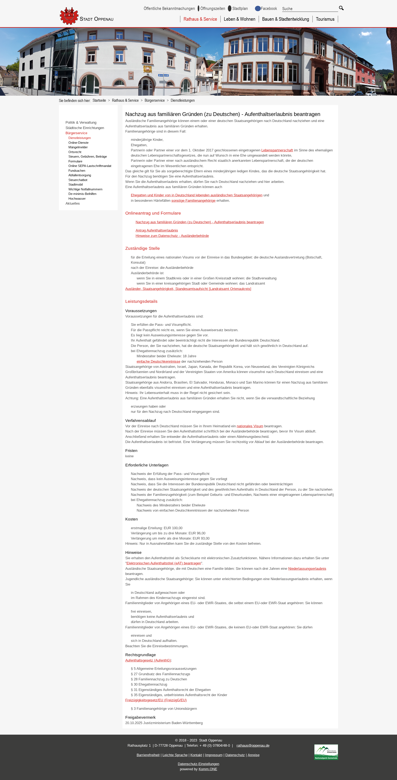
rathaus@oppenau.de (253, 745)
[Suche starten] (341, 8)
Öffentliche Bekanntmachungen (169, 8)
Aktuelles (73, 203)
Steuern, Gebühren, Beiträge (87, 156)
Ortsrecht (74, 152)
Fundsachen (76, 170)
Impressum (213, 755)
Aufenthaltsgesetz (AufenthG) (148, 660)
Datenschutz (235, 755)
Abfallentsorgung (79, 175)
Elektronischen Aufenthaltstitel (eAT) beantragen (164, 563)
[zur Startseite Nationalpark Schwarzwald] (326, 759)
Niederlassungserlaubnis (307, 569)
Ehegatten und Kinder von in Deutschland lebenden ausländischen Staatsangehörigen (196, 195)
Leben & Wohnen (239, 19)
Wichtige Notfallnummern (85, 189)
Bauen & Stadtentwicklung (285, 19)
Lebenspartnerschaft (277, 150)
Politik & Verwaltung (81, 122)
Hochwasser (77, 198)
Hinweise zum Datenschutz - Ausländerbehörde (172, 236)
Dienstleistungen (183, 100)
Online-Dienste (78, 142)
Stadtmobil (75, 184)
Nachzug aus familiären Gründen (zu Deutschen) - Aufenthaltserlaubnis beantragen (200, 222)
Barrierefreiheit (148, 755)
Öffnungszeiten (212, 8)
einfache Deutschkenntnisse (158, 361)
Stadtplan (240, 8)
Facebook (269, 8)
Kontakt (196, 755)
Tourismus (325, 19)
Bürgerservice (155, 100)
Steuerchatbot (77, 180)
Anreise (253, 755)
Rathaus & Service (200, 19)
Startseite (99, 100)
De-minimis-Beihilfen (82, 194)
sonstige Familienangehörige (193, 201)
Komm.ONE (208, 769)
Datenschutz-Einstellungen (198, 764)
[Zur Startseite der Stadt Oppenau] (94, 25)
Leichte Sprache (175, 755)
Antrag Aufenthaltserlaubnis (157, 230)
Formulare (75, 161)
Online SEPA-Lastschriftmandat (89, 166)
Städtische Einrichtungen (85, 128)
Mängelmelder (78, 147)
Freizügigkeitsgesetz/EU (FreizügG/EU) (156, 700)
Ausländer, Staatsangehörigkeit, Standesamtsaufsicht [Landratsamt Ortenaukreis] (188, 289)
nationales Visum (250, 426)
